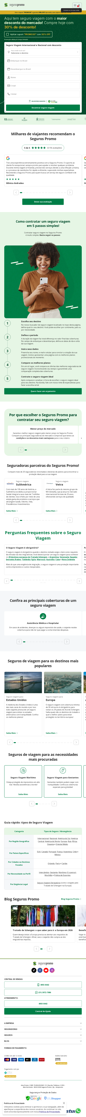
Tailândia (26, 559)
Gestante (54, 872)
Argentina (54, 557)
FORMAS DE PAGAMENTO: (15, 1048)
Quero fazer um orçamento (43, 391)
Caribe (64, 863)
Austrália (50, 559)
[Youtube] (46, 970)
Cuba (57, 559)
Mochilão (48, 875)
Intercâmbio (44, 872)
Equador (73, 557)
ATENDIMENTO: (11, 998)
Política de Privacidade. (49, 1111)
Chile (75, 851)
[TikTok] (33, 970)
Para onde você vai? (18, 51)
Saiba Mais (11, 511)
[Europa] (63, 692)
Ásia (69, 841)
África (74, 841)
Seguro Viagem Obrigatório (48, 883)
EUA (39, 851)
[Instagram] (52, 970)
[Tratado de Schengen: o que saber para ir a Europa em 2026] (43, 926)
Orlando (51, 863)
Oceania (50, 844)
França (59, 851)
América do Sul (64, 838)
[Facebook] (40, 970)
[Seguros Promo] (14, 6)
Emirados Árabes (13, 559)
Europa (64, 841)
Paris (58, 863)
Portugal (52, 851)
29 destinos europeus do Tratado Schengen (28, 557)
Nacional (53, 838)
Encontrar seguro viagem (43, 107)
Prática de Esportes (62, 875)
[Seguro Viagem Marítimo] (23, 770)
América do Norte (52, 841)
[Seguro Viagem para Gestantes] (63, 770)
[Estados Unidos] (23, 692)
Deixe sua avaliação (43, 202)
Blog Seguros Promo (70, 899)
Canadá (44, 851)
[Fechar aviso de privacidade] (64, 1103)
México (57, 854)
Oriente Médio (62, 844)
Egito (33, 559)
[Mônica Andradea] (8, 160)
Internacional (43, 838)
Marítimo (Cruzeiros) (67, 872)
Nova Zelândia (68, 559)
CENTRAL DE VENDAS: (13, 979)
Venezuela (64, 557)
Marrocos (41, 559)
